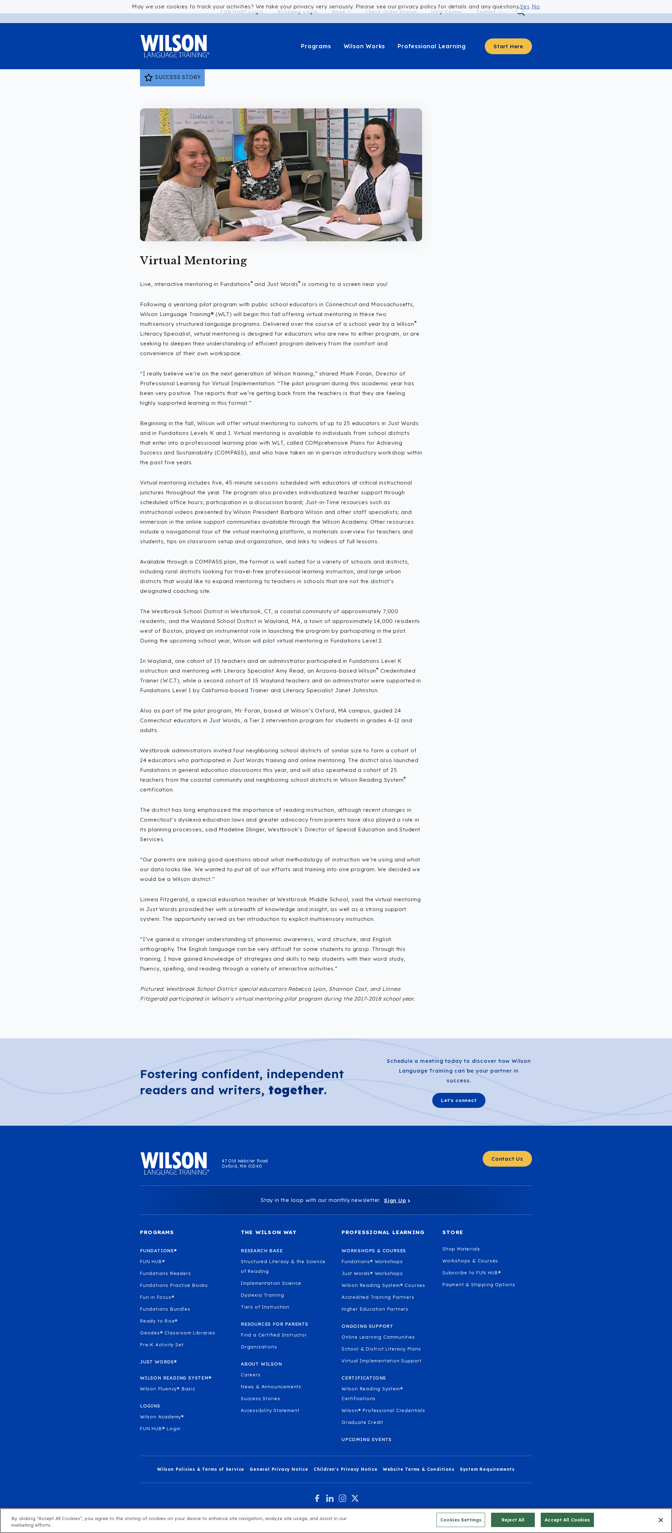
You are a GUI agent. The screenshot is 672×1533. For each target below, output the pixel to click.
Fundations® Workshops (372, 1261)
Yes (525, 6)
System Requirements (487, 1469)
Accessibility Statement (270, 1410)
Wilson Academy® (162, 1416)
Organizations (259, 1346)
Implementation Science (271, 1283)
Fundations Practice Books (174, 1285)
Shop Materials (461, 1249)
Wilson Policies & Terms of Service (200, 1469)
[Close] (660, 1520)
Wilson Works (364, 46)
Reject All (513, 1520)
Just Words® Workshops (372, 1273)
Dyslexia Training (262, 1295)
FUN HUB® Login (160, 1428)
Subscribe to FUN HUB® (471, 1272)
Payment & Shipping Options (478, 1284)
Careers (251, 1374)
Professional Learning (432, 46)
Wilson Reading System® (176, 1378)
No (536, 6)
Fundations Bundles (165, 1309)
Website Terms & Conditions (419, 1469)
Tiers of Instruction (265, 1307)
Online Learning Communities (378, 1337)
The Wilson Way (268, 1232)
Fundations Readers (165, 1273)
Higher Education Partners (375, 1309)
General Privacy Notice (279, 1469)
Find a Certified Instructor (274, 1335)
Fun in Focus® (157, 1297)
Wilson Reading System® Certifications (372, 1393)
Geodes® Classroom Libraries (177, 1332)
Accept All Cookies (567, 1520)
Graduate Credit (362, 1422)
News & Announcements (271, 1386)
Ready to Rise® (159, 1321)
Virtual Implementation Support (382, 1360)
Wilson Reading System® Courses (383, 1285)
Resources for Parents (274, 1324)
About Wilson (261, 1364)
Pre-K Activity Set (161, 1344)
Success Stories (260, 1398)
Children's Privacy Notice (346, 1469)
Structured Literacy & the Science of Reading (283, 1266)
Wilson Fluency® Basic (167, 1388)
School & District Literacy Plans (381, 1349)
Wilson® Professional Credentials (383, 1410)
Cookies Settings (460, 1520)
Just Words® (158, 1361)
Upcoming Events (367, 1439)
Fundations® (158, 1250)
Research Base (261, 1250)
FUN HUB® (152, 1261)
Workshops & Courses (470, 1260)
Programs (316, 46)
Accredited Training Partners (378, 1297)
